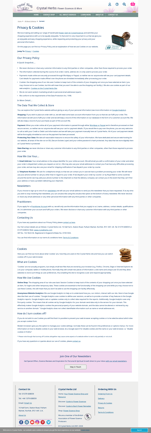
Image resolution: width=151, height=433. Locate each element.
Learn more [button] (85, 430)
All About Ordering (30, 21)
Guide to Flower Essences (76, 401)
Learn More (86, 15)
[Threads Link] (37, 422)
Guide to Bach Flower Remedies (78, 406)
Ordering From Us (105, 394)
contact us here (69, 222)
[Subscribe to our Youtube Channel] (32, 422)
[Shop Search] (124, 4)
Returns (101, 407)
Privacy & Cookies (105, 403)
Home (36, 15)
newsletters (52, 190)
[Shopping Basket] (133, 4)
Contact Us (113, 15)
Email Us (28, 403)
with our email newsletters (116, 361)
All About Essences (67, 15)
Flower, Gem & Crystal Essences (71, 33)
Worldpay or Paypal (97, 125)
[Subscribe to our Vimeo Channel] (48, 422)
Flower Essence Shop (71, 410)
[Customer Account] (110, 4)
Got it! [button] (139, 430)
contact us (76, 341)
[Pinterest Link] (43, 422)
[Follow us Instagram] (26, 422)
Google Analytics (118, 110)
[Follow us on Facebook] (21, 422)
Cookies (36, 51)
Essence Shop (49, 15)
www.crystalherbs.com (43, 230)
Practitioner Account (39, 206)
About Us (99, 15)
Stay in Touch (75, 367)
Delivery (101, 398)
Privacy (28, 51)
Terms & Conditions (70, 237)
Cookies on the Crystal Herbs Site (44, 88)
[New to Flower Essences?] (117, 4)
